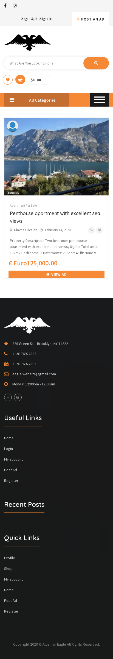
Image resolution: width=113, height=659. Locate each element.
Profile (9, 557)
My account (13, 459)
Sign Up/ (29, 18)
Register (11, 480)
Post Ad (10, 469)
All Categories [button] (42, 100)
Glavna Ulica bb (25, 230)
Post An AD (92, 19)
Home (9, 437)
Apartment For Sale (23, 205)
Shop (8, 568)
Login (8, 448)
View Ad (58, 274)
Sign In (45, 18)
